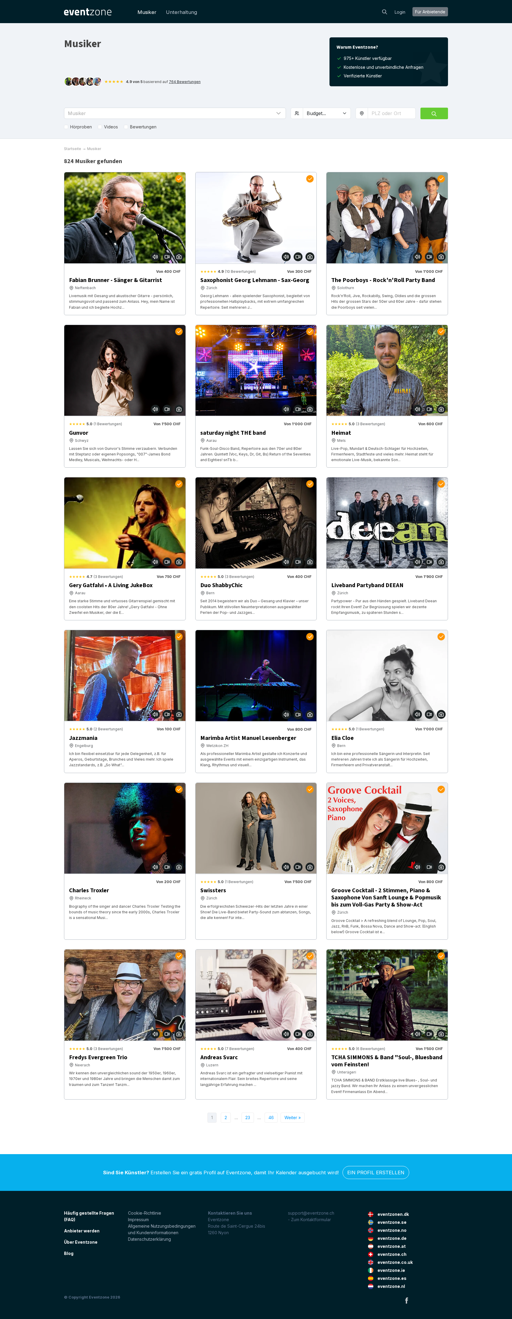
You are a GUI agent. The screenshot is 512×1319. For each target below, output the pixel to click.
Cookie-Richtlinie (144, 1213)
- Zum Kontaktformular (309, 1219)
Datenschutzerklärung (149, 1239)
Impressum (138, 1219)
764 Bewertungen (185, 81)
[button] (175, 113)
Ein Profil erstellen (375, 1172)
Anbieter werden (82, 1230)
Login (400, 12)
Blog (68, 1253)
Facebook (406, 1300)
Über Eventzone (80, 1242)
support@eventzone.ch (311, 1213)
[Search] (384, 11)
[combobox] (392, 113)
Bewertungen (143, 126)
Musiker (146, 12)
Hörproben (81, 126)
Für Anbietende (430, 11)
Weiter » (292, 1117)
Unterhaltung (181, 12)
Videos (111, 126)
